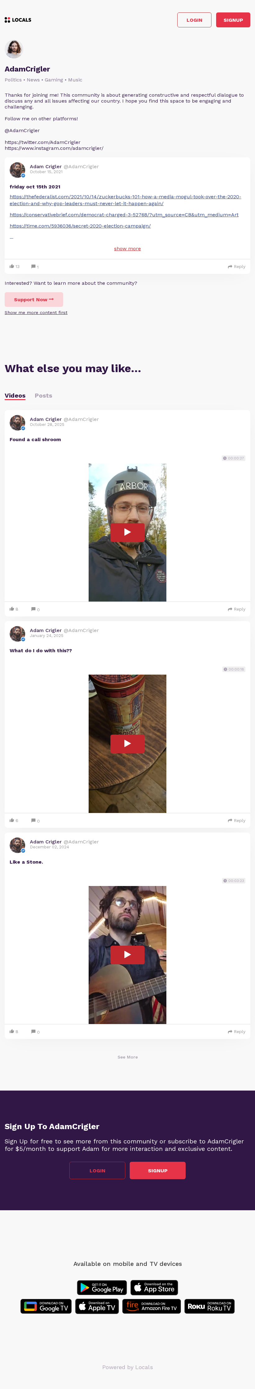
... (11, 237)
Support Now (30, 299)
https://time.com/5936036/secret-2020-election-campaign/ (80, 226)
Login (194, 20)
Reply (239, 266)
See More (128, 1056)
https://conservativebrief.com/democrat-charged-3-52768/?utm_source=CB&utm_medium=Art (124, 215)
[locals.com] (18, 20)
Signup (233, 20)
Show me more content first (36, 312)
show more (127, 248)
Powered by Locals (127, 1367)
